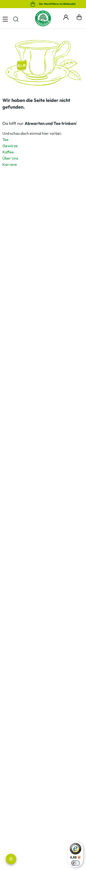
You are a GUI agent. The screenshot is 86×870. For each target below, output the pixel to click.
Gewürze (10, 145)
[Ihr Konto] (66, 16)
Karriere (9, 164)
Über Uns (10, 158)
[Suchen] (16, 18)
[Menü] (5, 18)
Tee (5, 139)
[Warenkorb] (79, 18)
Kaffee (8, 152)
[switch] (75, 863)
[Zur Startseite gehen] (43, 18)
